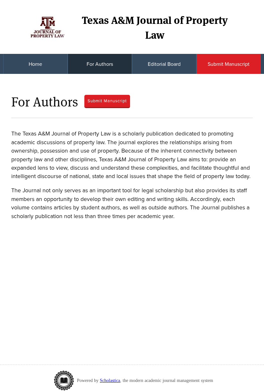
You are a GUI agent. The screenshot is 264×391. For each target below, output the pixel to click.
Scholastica (110, 380)
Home (35, 63)
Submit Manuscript (229, 63)
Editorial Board (164, 63)
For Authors (100, 63)
